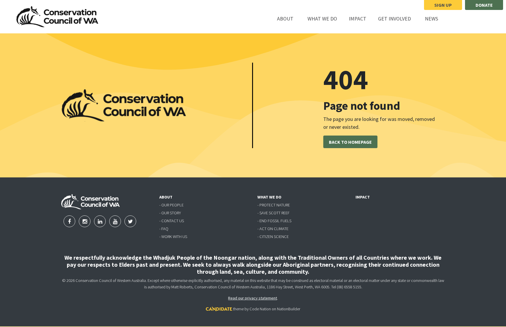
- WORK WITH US (173, 236)
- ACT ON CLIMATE (272, 228)
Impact (357, 18)
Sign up (443, 5)
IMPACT (362, 197)
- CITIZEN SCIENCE (273, 236)
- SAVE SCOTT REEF (273, 212)
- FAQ (163, 228)
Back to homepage (350, 142)
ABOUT (165, 197)
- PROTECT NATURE (273, 205)
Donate (484, 5)
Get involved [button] (398, 18)
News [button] (435, 18)
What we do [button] (325, 18)
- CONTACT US (171, 220)
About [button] (288, 18)
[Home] (57, 17)
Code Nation (260, 308)
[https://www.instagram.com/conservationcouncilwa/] (469, 19)
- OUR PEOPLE (171, 205)
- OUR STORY (170, 212)
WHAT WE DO (269, 197)
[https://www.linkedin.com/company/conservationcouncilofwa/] (484, 19)
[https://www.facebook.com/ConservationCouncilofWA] (453, 19)
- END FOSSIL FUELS (274, 220)
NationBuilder (288, 308)
